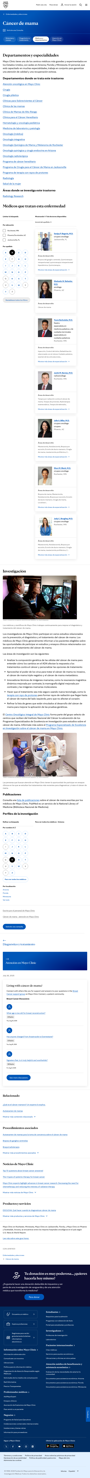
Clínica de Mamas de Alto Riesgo (20, 111)
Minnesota (7, 896)
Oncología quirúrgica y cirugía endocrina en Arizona (29, 150)
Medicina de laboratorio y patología (21, 128)
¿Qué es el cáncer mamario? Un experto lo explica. (24, 1104)
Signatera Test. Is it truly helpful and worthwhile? (27, 1060)
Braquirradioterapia (11, 1147)
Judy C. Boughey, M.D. (63, 518)
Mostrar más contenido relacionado (18, 1116)
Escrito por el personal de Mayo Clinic (19, 910)
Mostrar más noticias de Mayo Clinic (18, 1192)
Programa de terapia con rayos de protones (25, 172)
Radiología (8, 178)
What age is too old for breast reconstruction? (26, 1013)
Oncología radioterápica (15, 155)
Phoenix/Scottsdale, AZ (17, 235)
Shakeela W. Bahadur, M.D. (63, 282)
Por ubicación (8, 225)
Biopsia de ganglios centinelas (15, 1140)
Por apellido (7, 246)
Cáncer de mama (20, 23)
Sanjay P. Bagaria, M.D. (63, 233)
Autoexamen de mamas (13, 1111)
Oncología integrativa (14, 139)
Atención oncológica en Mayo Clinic (21, 83)
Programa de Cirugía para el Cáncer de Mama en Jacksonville (34, 167)
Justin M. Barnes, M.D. (63, 373)
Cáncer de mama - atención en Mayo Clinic (21, 916)
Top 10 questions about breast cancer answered (23, 1170)
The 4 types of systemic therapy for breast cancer (24, 1177)
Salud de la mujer (12, 183)
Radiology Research (13, 196)
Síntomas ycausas (10, 39)
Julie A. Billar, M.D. (61, 420)
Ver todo (6, 900)
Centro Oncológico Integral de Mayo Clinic (27, 714)
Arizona (6, 890)
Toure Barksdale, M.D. (63, 320)
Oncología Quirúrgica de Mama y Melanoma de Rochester (33, 144)
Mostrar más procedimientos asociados (19, 1153)
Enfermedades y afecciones (16, 14)
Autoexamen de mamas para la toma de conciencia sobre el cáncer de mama (35, 1134)
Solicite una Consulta (15, 30)
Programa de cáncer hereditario (19, 161)
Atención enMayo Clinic (57, 39)
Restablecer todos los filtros (17, 300)
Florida (5, 893)
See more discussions (18, 1077)
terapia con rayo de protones (22, 695)
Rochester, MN (13, 230)
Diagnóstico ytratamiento (24, 39)
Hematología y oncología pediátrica (21, 122)
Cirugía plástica (11, 95)
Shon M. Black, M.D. (62, 468)
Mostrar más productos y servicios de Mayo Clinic (24, 1216)
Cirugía (6, 89)
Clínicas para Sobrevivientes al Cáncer (23, 100)
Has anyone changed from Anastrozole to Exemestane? (30, 1036)
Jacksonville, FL (14, 240)
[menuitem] (10, 39)
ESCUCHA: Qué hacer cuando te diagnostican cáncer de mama (29, 1210)
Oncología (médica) (13, 133)
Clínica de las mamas (14, 106)
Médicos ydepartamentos (41, 39)
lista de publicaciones (28, 800)
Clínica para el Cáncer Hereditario (20, 117)
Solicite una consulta (14, 926)
